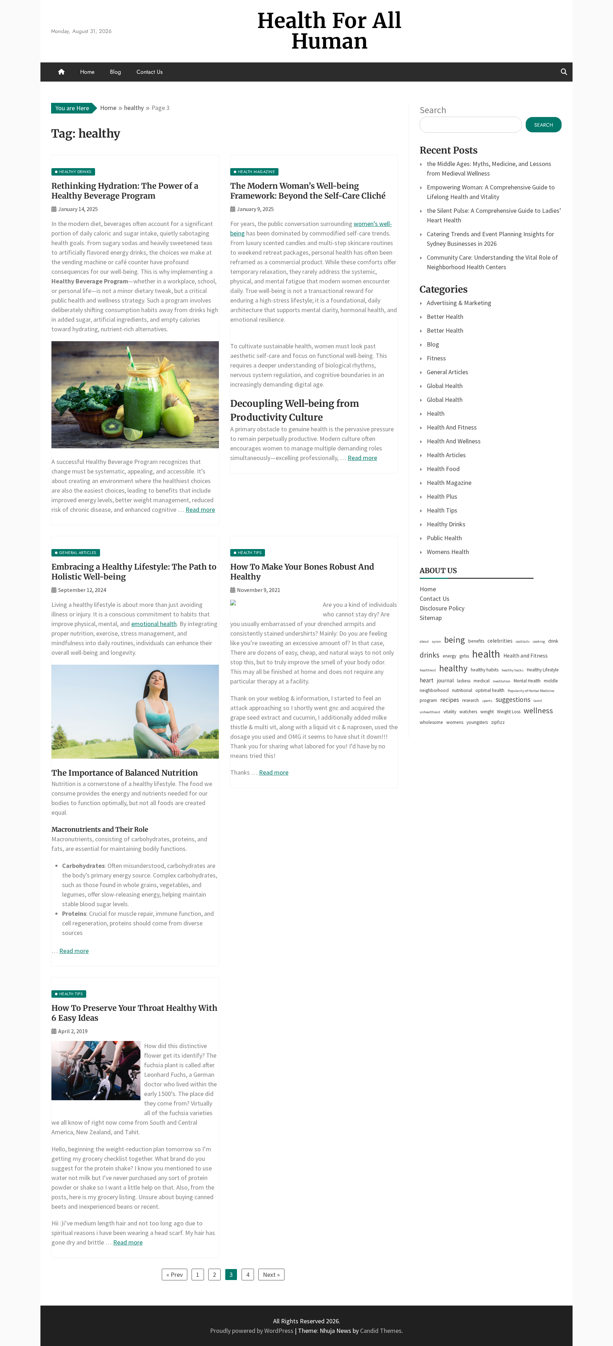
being (454, 639)
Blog (115, 72)
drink (553, 641)
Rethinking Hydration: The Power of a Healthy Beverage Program (124, 191)
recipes (449, 700)
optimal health (489, 690)
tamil (538, 700)
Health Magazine (449, 482)
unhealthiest (430, 712)
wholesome (431, 722)
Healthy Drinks (446, 524)
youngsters (477, 722)
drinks (430, 655)
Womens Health (448, 552)
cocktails (523, 641)
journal (445, 680)
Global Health (445, 386)
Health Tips (442, 510)
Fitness (436, 358)
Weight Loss (508, 712)
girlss (464, 656)
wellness (538, 710)
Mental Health (527, 681)
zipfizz (498, 722)
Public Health (444, 538)
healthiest (428, 670)
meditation (501, 681)
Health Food (443, 469)
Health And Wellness (454, 441)
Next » (271, 1274)
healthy (453, 668)
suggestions (513, 699)
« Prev (174, 1274)
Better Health (445, 316)
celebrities (500, 640)
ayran (436, 641)
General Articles (447, 372)
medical (482, 681)
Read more (200, 509)
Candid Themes (381, 1330)
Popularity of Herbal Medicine (531, 690)
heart (426, 680)
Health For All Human (329, 31)
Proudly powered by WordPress (252, 1330)
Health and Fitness (525, 655)
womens (454, 722)
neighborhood (434, 690)
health (486, 653)
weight (487, 712)
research (470, 700)
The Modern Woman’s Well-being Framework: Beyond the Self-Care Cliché (308, 191)
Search (433, 110)
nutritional (462, 690)
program (428, 700)
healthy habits (484, 670)
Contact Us (149, 72)
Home (87, 72)
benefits (476, 641)
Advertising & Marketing (459, 303)
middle (551, 681)
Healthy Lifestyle (543, 670)
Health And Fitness (452, 427)
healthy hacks (513, 670)
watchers (468, 712)
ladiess (463, 681)
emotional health (154, 624)
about (424, 641)
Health (435, 413)
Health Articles (446, 455)
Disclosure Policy (442, 608)
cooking (539, 641)
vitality (449, 712)
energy (449, 656)
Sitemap (431, 618)
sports (487, 700)
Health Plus (442, 496)
